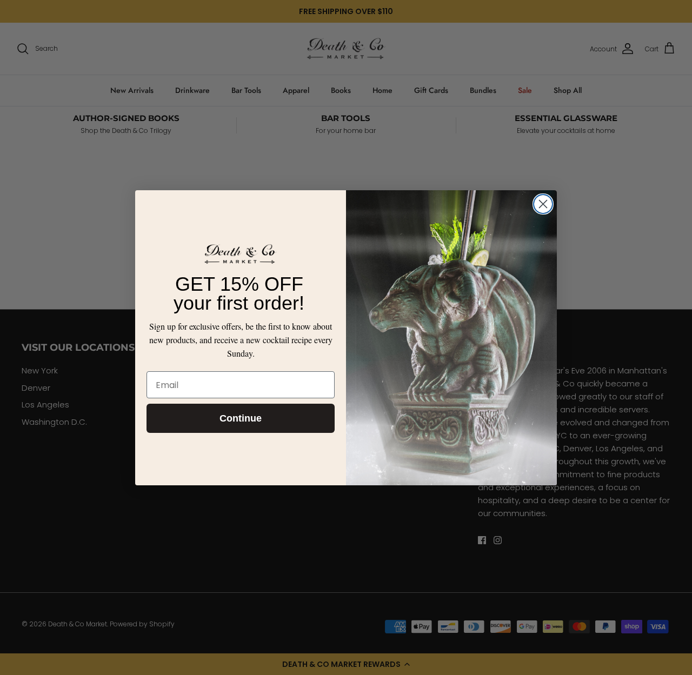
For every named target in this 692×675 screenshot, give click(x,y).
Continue (240, 418)
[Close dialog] (543, 204)
